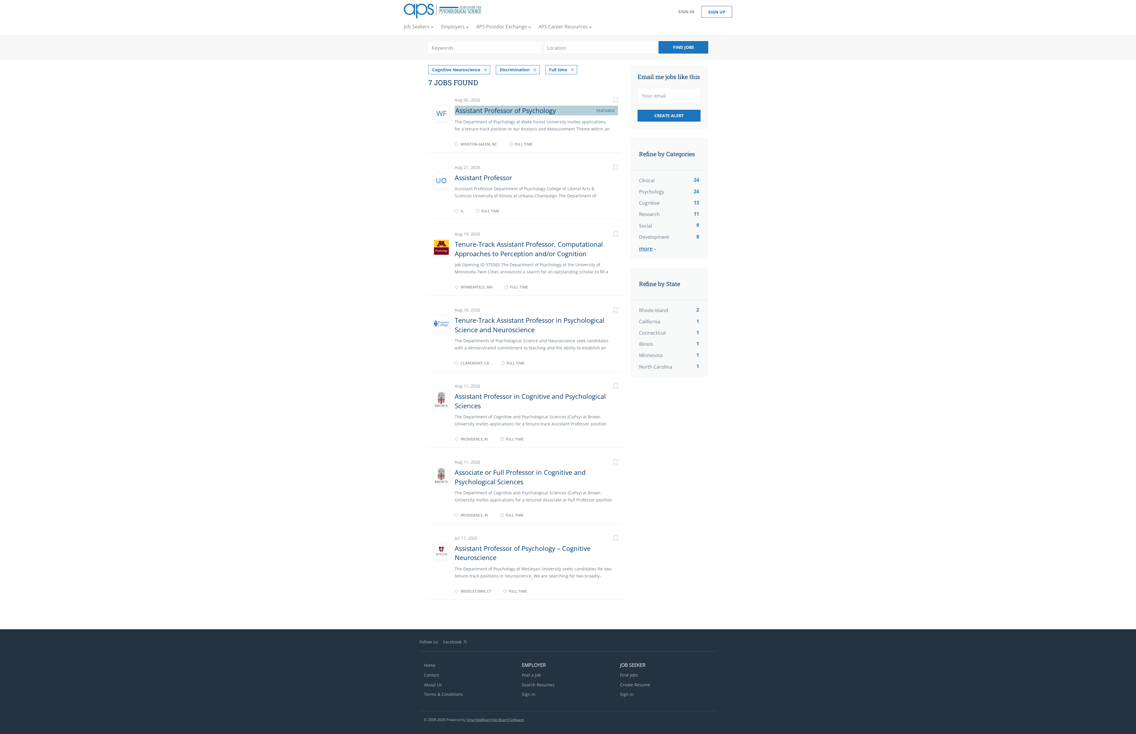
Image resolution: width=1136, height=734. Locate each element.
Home (429, 665)
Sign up (716, 12)
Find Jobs (683, 47)
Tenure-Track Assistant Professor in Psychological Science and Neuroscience (529, 325)
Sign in (686, 11)
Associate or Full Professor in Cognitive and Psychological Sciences (520, 477)
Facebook (452, 642)
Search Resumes (538, 685)
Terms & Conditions (443, 694)
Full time (558, 69)
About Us (433, 685)
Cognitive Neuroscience (456, 69)
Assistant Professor (483, 177)
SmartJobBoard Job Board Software (495, 719)
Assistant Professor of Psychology (505, 110)
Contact (431, 675)
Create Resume (635, 685)
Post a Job (531, 675)
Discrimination (515, 69)
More (646, 248)
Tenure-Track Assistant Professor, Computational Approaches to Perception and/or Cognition (529, 249)
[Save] (609, 100)
